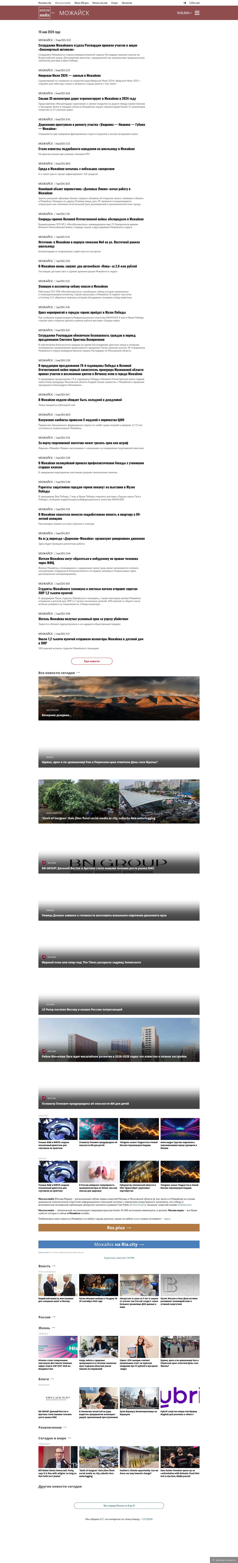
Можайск (45, 40)
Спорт (114, 2)
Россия (44, 1317)
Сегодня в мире (52, 1438)
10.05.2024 (183, 13)
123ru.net (194, 2)
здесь (167, 1218)
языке (137, 1218)
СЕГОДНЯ (147, 1519)
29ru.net (42, 1158)
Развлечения (50, 1427)
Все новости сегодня (56, 673)
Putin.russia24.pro (46, 1271)
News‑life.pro (82, 2)
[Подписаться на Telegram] (184, 3)
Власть (44, 1266)
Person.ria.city (100, 2)
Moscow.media (63, 2)
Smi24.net (43, 1115)
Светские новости (43, 1252)
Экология (127, 2)
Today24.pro (44, 1443)
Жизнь (44, 1328)
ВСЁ (102, 1519)
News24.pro (43, 1384)
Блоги (43, 1379)
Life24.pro (43, 1333)
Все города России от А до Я (119, 1505)
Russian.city (44, 2)
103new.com (184, 1204)
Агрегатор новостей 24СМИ (119, 1257)
